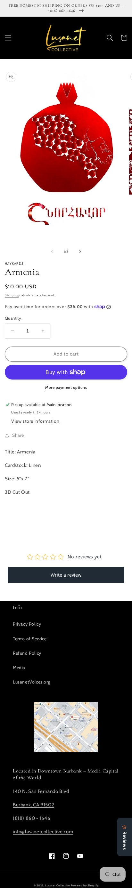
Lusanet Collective (57, 885)
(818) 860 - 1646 (32, 818)
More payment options (66, 387)
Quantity (13, 318)
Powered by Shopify (85, 885)
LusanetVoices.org (31, 682)
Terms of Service (30, 639)
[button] (8, 38)
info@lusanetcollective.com (43, 832)
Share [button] (18, 435)
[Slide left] (52, 251)
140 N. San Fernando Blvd (41, 791)
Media (19, 667)
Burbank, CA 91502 (33, 805)
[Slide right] (80, 251)
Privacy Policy (27, 624)
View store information (35, 421)
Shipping (12, 295)
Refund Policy (27, 653)
